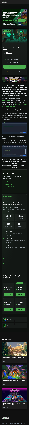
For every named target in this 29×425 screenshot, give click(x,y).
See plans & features (14, 70)
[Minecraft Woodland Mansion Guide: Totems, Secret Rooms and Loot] (14, 372)
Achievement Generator (11, 189)
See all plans (6, 281)
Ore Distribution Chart (10, 184)
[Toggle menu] (26, 2)
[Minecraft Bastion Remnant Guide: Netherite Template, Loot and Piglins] (14, 395)
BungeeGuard (6, 100)
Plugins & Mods (20, 20)
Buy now (9, 294)
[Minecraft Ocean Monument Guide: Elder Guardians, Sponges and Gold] (14, 349)
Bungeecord (7, 20)
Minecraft (14, 20)
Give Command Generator (11, 181)
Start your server (13, 66)
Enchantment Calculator (11, 186)
